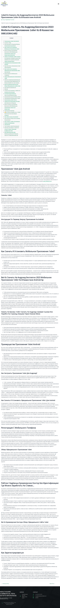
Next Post (52, 583)
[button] (58, 4)
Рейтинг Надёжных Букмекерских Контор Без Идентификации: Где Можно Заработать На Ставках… (12, 81)
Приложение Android (9, 110)
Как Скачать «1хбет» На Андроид (12, 121)
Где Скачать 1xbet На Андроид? (12, 126)
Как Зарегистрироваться (10, 87)
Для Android (7, 124)
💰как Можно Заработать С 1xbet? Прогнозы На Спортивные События (12, 114)
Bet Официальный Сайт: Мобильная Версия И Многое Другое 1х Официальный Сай (11, 134)
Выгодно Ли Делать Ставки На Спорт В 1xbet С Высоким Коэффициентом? (12, 129)
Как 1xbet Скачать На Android (11, 116)
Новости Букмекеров (9, 123)
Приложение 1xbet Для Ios (11, 99)
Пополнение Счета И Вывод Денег (13, 96)
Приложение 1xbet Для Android (12, 41)
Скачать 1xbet (8, 42)
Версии (6, 89)
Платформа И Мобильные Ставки (12, 98)
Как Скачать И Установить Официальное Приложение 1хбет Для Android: (12, 70)
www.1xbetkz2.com (47, 181)
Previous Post (5, 583)
